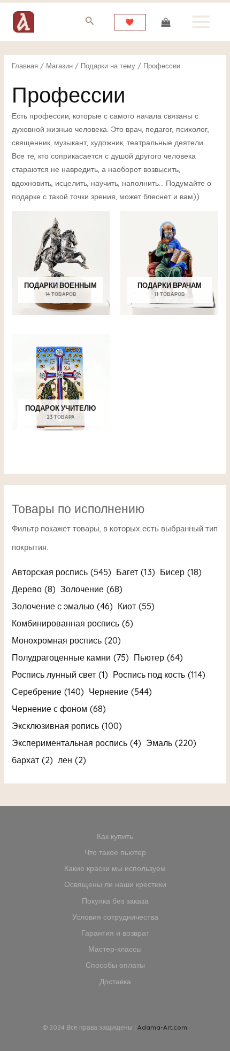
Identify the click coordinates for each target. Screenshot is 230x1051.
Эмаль (171, 743)
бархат (32, 760)
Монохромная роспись (66, 640)
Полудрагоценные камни (70, 657)
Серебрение (48, 691)
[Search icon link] (90, 23)
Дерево (34, 589)
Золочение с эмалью (62, 606)
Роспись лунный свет (60, 674)
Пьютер (158, 657)
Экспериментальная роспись (76, 743)
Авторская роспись (61, 572)
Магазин (59, 65)
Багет (135, 572)
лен (72, 760)
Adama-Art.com (162, 1027)
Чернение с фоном (59, 708)
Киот (136, 606)
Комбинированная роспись (72, 623)
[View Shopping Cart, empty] (165, 22)
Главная (25, 65)
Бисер (181, 572)
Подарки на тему (108, 65)
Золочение (91, 589)
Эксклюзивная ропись (67, 725)
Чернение (120, 691)
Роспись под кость (159, 674)
